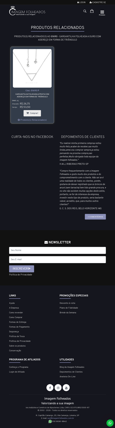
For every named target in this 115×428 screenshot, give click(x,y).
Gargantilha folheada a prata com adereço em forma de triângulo (32, 95)
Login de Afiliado (17, 372)
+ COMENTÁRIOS (95, 217)
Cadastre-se (99, 2)
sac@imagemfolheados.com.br (60, 418)
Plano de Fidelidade (69, 308)
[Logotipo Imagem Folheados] (32, 10)
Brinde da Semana (68, 312)
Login (82, 2)
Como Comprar (15, 317)
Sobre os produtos (17, 346)
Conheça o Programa (18, 367)
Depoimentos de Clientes (71, 372)
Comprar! (35, 112)
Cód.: (32, 90)
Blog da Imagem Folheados (72, 367)
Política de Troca (17, 336)
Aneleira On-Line (67, 376)
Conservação (15, 350)
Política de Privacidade (20, 274)
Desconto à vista (67, 303)
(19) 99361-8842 (59, 421)
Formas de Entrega (17, 322)
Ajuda (12, 303)
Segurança (14, 331)
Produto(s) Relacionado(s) (33, 120)
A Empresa (14, 308)
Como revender (16, 312)
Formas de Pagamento (19, 327)
